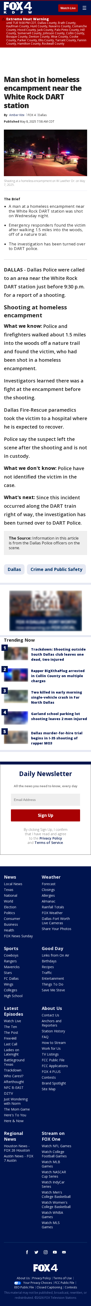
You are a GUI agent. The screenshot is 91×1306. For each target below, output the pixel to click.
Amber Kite (17, 115)
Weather (51, 877)
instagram (46, 1252)
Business (11, 924)
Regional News (13, 1136)
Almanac (48, 901)
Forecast (49, 884)
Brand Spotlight (54, 1083)
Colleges (10, 990)
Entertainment (53, 978)
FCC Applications (55, 1065)
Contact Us (50, 1015)
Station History (53, 1031)
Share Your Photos (56, 928)
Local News (13, 884)
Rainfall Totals (53, 907)
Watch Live (68, 8)
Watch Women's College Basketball (56, 1204)
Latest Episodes (13, 1011)
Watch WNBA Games (52, 1214)
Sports (11, 948)
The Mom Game (17, 1109)
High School (13, 995)
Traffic (47, 972)
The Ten (10, 1026)
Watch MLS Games (51, 1224)
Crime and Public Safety (56, 569)
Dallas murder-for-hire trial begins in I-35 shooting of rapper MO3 (57, 738)
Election (10, 907)
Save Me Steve (53, 990)
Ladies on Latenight (11, 1052)
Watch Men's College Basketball (56, 1194)
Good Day (52, 948)
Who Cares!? (13, 1076)
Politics (9, 912)
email (64, 1252)
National (10, 895)
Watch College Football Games (54, 1153)
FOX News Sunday (18, 936)
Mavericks (12, 967)
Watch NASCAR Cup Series (54, 1174)
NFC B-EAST (14, 1087)
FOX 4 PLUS (51, 1071)
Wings (8, 984)
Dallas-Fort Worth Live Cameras (56, 920)
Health (9, 930)
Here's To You (15, 1115)
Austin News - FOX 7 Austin (18, 1158)
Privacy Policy (51, 838)
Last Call (10, 1044)
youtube (55, 1252)
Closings (48, 889)
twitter (36, 1252)
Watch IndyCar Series (53, 1184)
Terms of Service (48, 842)
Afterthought (14, 1081)
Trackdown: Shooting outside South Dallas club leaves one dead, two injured (58, 654)
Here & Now (14, 1120)
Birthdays (49, 961)
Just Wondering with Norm (16, 1101)
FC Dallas (11, 978)
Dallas (42, 115)
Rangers (10, 961)
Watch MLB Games (51, 1164)
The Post (11, 1032)
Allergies (48, 895)
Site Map (49, 1089)
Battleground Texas (14, 1062)
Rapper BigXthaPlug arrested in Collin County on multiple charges (58, 675)
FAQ (45, 1037)
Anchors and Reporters (51, 1023)
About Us (52, 1008)
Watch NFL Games (56, 1146)
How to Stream (54, 1042)
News (10, 877)
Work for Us (51, 1048)
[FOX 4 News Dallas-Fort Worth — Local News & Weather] (18, 8)
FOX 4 (32, 115)
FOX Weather (52, 912)
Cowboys (11, 955)
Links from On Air (55, 955)
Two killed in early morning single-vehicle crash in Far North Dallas (56, 697)
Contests (49, 1077)
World (8, 901)
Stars (8, 972)
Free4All (10, 1038)
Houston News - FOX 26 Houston (17, 1148)
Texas (8, 889)
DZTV (8, 1093)
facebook (27, 1252)
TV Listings (50, 1054)
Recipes (48, 967)
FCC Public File (53, 1060)
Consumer (12, 918)
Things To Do (52, 984)
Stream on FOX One (53, 1136)
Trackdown (12, 1070)
